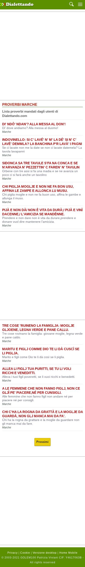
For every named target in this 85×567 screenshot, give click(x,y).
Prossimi (42, 441)
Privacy (12, 552)
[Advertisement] (42, 56)
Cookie (25, 552)
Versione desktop (45, 552)
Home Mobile (68, 552)
